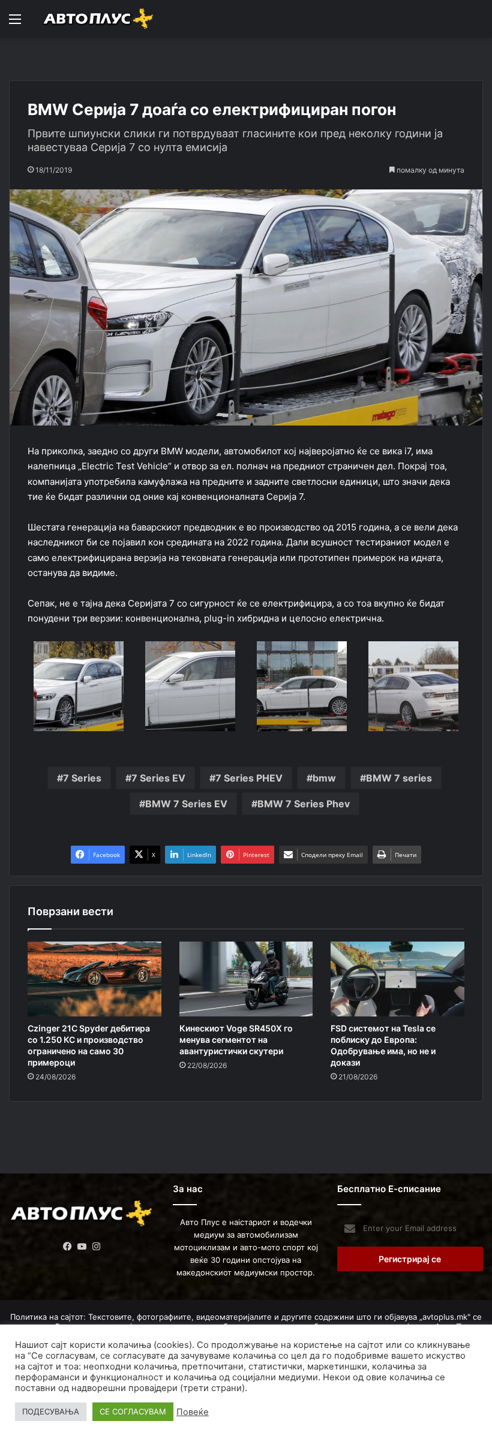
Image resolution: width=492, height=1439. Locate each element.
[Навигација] (15, 23)
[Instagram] (96, 1246)
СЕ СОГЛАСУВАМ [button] (133, 1411)
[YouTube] (82, 1246)
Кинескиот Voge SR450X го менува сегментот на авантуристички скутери (236, 1039)
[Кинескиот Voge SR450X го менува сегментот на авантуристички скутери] (246, 979)
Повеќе (192, 1412)
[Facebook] (68, 1246)
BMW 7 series (399, 778)
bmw (324, 778)
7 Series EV (158, 778)
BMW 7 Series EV (186, 804)
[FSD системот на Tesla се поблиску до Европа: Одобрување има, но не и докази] (397, 979)
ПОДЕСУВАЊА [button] (50, 1411)
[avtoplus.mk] (99, 18)
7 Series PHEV (249, 778)
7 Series (82, 778)
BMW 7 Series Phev (303, 804)
